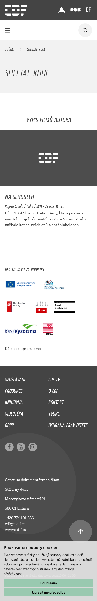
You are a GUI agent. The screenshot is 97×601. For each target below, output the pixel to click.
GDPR (9, 424)
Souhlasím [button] (48, 583)
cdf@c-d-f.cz (15, 524)
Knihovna (14, 401)
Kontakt (56, 401)
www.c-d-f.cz (15, 529)
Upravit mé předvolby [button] (48, 592)
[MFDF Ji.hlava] (61, 10)
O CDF (53, 389)
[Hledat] (85, 30)
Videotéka (14, 412)
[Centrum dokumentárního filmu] (16, 10)
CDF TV (54, 378)
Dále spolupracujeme (23, 349)
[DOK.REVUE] (75, 10)
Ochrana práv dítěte (67, 424)
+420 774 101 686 (19, 518)
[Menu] (7, 30)
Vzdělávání (15, 378)
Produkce (13, 389)
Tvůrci (9, 48)
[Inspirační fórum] (88, 9)
